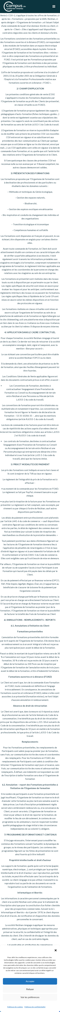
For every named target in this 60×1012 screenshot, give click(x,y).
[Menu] (53, 6)
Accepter (30, 981)
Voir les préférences (30, 997)
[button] (55, 950)
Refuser (30, 989)
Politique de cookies (15, 1007)
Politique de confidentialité (34, 1007)
